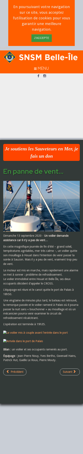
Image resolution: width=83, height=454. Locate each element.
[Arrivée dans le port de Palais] (25, 341)
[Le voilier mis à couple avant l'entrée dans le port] (37, 332)
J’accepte (41, 38)
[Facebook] (38, 76)
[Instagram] (45, 76)
